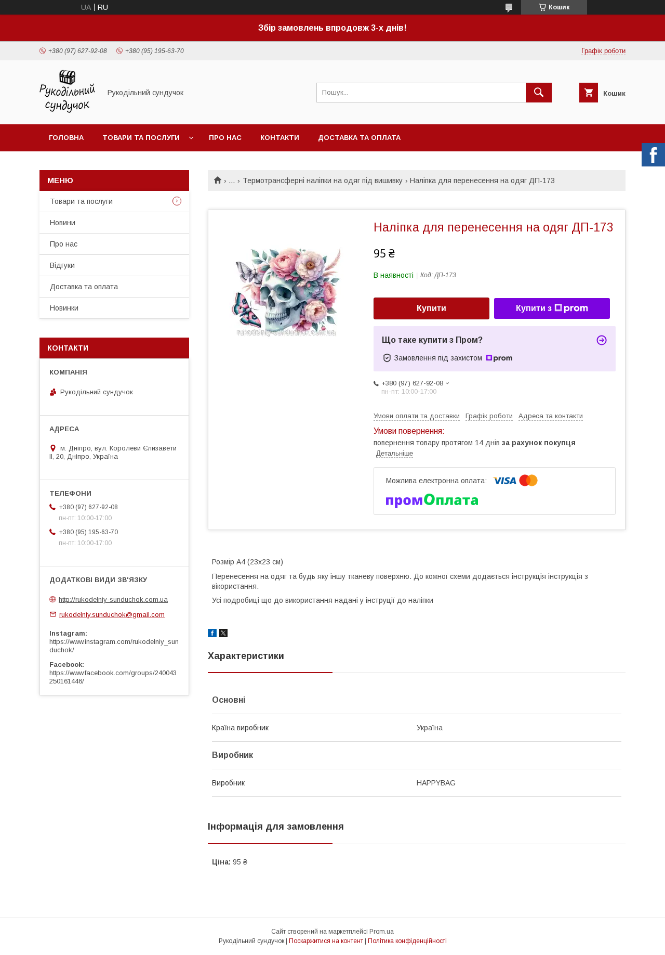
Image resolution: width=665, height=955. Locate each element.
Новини (62, 222)
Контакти (279, 137)
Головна (66, 137)
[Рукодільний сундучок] (67, 111)
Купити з (534, 308)
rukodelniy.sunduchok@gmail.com (112, 614)
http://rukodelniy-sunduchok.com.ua (113, 599)
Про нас (225, 137)
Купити (431, 308)
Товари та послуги (141, 137)
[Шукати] (539, 92)
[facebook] (212, 634)
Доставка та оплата (359, 137)
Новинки (64, 308)
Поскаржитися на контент (326, 941)
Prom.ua (381, 931)
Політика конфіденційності (407, 941)
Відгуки (62, 265)
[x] (223, 634)
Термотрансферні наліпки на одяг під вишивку (323, 180)
